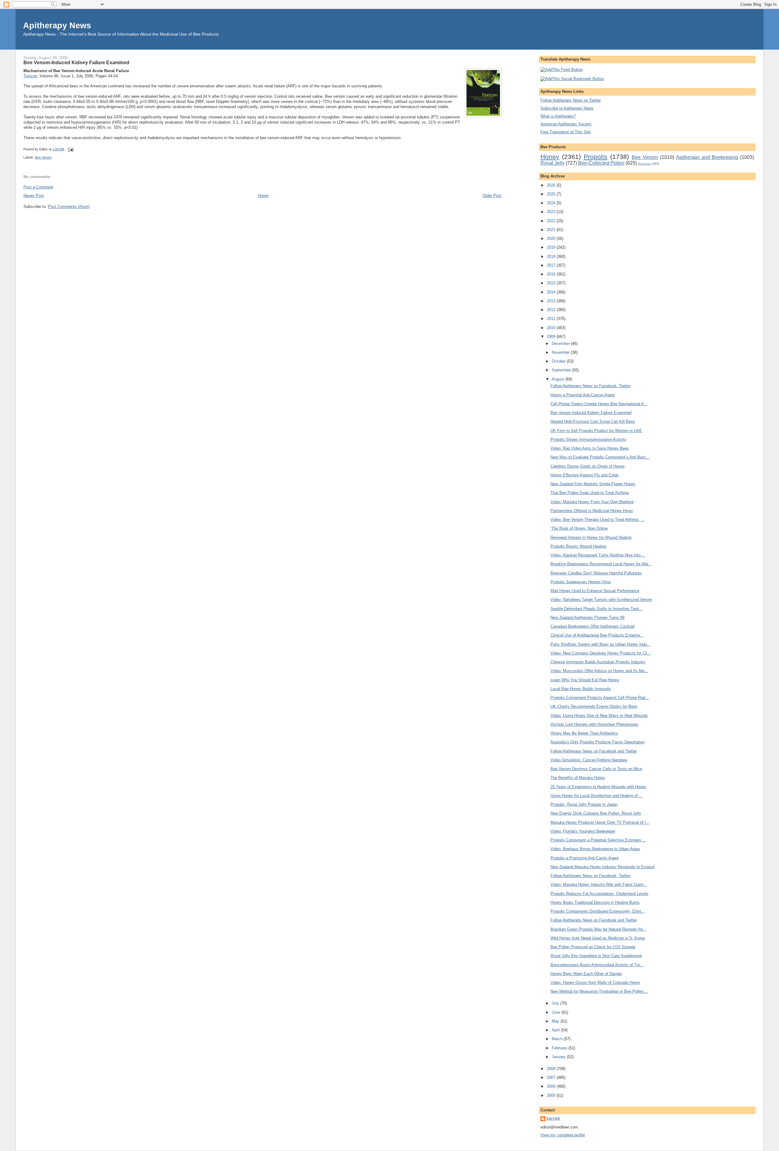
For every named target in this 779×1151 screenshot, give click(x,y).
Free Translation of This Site (565, 132)
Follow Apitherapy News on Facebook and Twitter (593, 751)
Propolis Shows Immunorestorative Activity (588, 439)
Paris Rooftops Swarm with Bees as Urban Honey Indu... (600, 644)
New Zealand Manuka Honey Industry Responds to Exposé (602, 867)
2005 (552, 1095)
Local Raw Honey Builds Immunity (580, 688)
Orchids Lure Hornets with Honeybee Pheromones (594, 724)
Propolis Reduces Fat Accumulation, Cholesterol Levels (599, 893)
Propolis (595, 156)
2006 (552, 1086)
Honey (549, 156)
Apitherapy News (57, 25)
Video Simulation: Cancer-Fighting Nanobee (588, 760)
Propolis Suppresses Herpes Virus (580, 582)
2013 (552, 301)
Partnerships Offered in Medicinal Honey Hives (591, 510)
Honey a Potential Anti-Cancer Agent (582, 395)
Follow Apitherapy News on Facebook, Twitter (590, 386)
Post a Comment (38, 187)
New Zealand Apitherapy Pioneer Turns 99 (587, 617)
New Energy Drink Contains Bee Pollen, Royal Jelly (595, 813)
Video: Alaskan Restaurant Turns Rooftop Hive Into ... (597, 555)
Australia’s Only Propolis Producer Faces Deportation (597, 742)
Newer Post (33, 195)
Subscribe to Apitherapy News (566, 108)
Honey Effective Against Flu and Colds (584, 475)
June (556, 1012)
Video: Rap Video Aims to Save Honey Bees (589, 448)
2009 (552, 336)
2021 (552, 229)
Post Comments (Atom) (69, 206)
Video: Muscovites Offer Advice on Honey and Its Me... (599, 670)
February (560, 1048)
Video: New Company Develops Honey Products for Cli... (600, 653)
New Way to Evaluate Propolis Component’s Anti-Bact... (599, 457)
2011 (552, 318)
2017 (552, 265)
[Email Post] (70, 149)
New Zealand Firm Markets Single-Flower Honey (592, 484)
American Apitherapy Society (566, 124)
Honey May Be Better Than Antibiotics (584, 733)
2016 (552, 274)
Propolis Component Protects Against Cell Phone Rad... (599, 697)
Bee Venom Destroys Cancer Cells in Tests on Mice (596, 769)
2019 (552, 247)
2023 (552, 211)
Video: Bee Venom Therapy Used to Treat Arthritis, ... (597, 519)
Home (263, 195)
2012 (552, 309)
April (556, 1030)
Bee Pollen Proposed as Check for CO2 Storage (592, 947)
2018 (552, 256)
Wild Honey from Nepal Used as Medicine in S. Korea (597, 938)
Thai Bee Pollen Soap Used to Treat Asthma (589, 492)
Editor (553, 1118)
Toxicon (30, 76)
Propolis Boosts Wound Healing (578, 546)
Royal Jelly (552, 163)
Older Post (492, 195)
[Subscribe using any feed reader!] (561, 69)
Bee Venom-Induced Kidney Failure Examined (76, 62)
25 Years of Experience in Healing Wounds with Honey (598, 786)
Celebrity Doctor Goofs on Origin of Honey (587, 466)
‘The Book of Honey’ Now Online (579, 528)
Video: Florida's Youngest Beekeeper (582, 831)
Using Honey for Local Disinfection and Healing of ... (596, 795)
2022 (552, 221)
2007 (552, 1077)
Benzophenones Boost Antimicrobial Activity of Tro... (597, 965)
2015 (552, 283)
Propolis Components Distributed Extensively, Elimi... (597, 911)
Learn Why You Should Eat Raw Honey (584, 680)
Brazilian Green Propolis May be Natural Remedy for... (598, 929)
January (559, 1056)
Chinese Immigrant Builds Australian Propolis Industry (597, 662)
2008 (552, 1068)
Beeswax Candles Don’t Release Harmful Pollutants (596, 573)
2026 (552, 185)
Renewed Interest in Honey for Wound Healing (590, 537)
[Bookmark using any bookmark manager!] (572, 78)
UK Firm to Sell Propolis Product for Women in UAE (596, 430)
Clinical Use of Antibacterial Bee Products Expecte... (597, 635)
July (556, 1003)
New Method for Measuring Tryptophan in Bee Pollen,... (599, 991)
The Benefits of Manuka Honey (577, 777)
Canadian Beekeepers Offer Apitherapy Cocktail (592, 626)
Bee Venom (43, 157)
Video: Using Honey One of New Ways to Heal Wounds (599, 715)
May (556, 1021)
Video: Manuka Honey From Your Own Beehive (592, 502)
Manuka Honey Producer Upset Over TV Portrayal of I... (599, 822)
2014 (552, 292)
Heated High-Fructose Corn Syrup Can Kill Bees (592, 421)
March (558, 1039)
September (562, 370)
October (559, 361)
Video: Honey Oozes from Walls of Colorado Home (595, 982)
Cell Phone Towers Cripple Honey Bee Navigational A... (599, 404)
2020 (552, 238)
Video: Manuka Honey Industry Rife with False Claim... (598, 884)
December (561, 343)
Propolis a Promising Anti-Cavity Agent (584, 858)
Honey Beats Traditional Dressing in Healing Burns (595, 902)
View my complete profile (562, 1135)
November (561, 352)
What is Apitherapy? (558, 116)
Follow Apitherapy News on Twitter (570, 100)
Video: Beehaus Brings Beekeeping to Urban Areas (595, 849)
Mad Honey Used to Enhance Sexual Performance (594, 590)
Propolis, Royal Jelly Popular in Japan (583, 804)
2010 (552, 327)
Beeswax (644, 163)
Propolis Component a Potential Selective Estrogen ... (598, 840)
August (558, 379)
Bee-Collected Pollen (601, 163)
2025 (552, 194)
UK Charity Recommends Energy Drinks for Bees (594, 706)
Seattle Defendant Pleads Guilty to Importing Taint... (596, 608)
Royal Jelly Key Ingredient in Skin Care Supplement (596, 955)
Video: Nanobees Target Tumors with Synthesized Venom (601, 599)
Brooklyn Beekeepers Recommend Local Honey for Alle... (601, 564)
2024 (552, 203)
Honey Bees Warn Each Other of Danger (586, 973)
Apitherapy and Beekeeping (707, 157)
